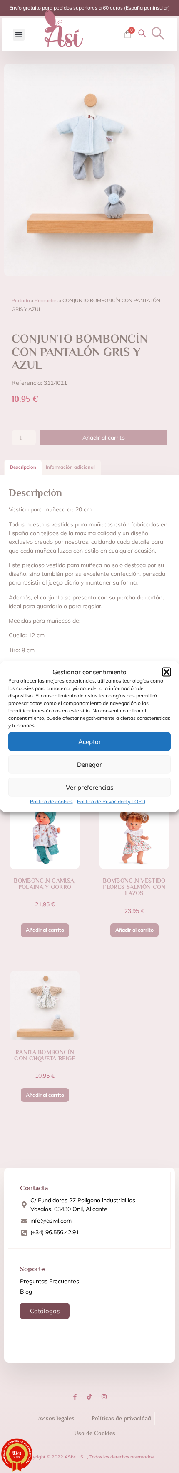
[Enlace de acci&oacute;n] (75, 1396)
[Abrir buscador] (158, 33)
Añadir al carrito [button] (45, 930)
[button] (166, 672)
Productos (46, 300)
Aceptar (89, 741)
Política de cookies (51, 801)
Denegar (89, 764)
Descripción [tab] (23, 467)
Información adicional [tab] (70, 467)
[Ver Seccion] (64, 28)
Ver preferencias (89, 787)
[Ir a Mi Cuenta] (142, 33)
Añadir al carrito (103, 437)
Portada (21, 300)
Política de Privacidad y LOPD (111, 801)
